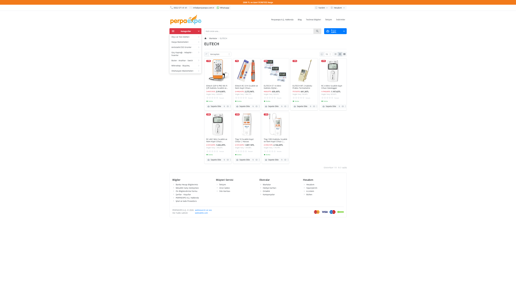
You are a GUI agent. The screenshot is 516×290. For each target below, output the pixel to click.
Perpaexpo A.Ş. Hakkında (282, 19)
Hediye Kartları (269, 188)
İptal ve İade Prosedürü (186, 201)
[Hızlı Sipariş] (224, 106)
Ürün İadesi (224, 188)
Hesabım (310, 184)
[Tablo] (340, 54)
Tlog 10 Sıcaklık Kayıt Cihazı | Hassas (244, 140)
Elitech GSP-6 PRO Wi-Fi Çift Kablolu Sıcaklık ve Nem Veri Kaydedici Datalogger (216, 87)
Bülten (309, 194)
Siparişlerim (311, 188)
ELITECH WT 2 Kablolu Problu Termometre (302, 87)
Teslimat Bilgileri (313, 19)
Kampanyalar (269, 194)
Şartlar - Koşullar (183, 194)
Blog (300, 19)
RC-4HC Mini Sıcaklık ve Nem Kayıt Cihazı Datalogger (216, 140)
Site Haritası (224, 191)
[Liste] (335, 54)
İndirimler (340, 19)
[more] (230, 106)
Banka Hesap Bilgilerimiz (187, 184)
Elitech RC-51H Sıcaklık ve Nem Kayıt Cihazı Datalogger (246, 87)
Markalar (267, 184)
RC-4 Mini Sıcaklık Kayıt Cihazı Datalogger (331, 87)
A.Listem (310, 191)
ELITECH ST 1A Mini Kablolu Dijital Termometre (272, 87)
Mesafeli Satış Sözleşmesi (187, 188)
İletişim (328, 19)
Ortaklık (266, 191)
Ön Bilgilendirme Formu (186, 191)
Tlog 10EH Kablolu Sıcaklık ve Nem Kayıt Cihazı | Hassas (275, 140)
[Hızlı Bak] (228, 106)
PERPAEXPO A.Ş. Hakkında (187, 197)
